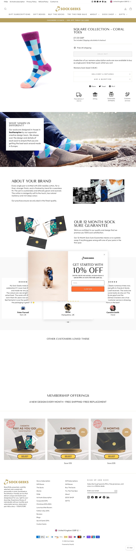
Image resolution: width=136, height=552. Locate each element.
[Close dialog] (104, 254)
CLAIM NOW (88, 289)
